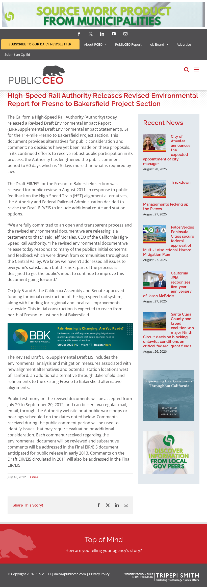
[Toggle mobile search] (186, 69)
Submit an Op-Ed (17, 54)
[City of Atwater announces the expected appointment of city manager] (154, 143)
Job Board (156, 44)
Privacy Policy (99, 574)
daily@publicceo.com (70, 574)
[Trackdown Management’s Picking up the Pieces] (154, 189)
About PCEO (93, 44)
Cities (34, 477)
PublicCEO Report (128, 44)
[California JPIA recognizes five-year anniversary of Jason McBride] (154, 280)
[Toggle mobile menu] (196, 69)
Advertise (184, 44)
